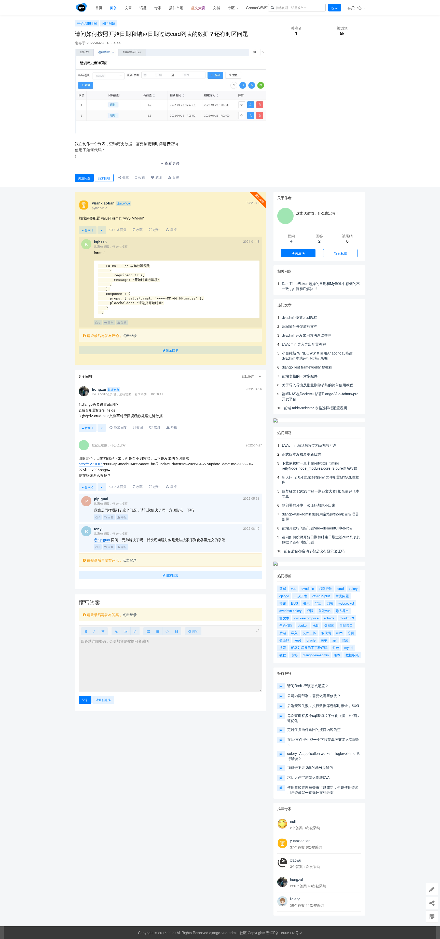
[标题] (103, 631)
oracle (311, 640)
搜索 (282, 647)
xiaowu (295, 860)
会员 (354, 7)
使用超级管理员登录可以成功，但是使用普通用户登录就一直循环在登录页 (323, 790)
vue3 (297, 640)
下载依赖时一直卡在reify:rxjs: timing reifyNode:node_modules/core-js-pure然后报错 (319, 465)
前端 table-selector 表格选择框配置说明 (315, 407)
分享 (125, 177)
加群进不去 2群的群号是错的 (310, 767)
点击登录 (129, 335)
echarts (329, 618)
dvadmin (307, 588)
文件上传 (309, 632)
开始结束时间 (87, 23)
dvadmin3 (347, 618)
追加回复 (171, 350)
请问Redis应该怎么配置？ (307, 685)
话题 (143, 7)
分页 (351, 632)
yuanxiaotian (300, 840)
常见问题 (342, 595)
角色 (336, 647)
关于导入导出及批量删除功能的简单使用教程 (317, 384)
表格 (294, 654)
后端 (282, 632)
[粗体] (85, 631)
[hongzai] (282, 882)
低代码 (326, 632)
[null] (282, 824)
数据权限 (352, 654)
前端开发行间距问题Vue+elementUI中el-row (317, 527)
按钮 (282, 603)
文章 (128, 7)
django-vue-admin (316, 654)
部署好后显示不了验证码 (309, 647)
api (334, 640)
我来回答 (104, 178)
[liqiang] (282, 901)
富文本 (284, 618)
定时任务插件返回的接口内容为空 (314, 729)
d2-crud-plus (321, 595)
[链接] (116, 631)
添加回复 (120, 427)
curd (339, 632)
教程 (282, 654)
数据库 (329, 625)
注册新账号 (103, 700)
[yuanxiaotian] (282, 843)
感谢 (158, 177)
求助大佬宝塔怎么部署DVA (308, 777)
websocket (346, 603)
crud (340, 588)
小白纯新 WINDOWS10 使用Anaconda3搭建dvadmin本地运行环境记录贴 (317, 355)
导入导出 (342, 610)
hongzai (296, 879)
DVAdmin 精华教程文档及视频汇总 (309, 445)
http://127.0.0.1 (91, 463)
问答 (113, 7)
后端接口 (346, 625)
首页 (98, 7)
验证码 (284, 640)
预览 (194, 631)
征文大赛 (198, 7)
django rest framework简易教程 (307, 367)
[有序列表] (157, 631)
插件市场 (176, 7)
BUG (294, 603)
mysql (348, 647)
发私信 (342, 253)
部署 (330, 603)
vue (293, 588)
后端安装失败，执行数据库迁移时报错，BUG (323, 705)
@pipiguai (102, 539)
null (293, 821)
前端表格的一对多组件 (300, 375)
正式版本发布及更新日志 (301, 454)
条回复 (120, 229)
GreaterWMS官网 (260, 7)
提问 (335, 8)
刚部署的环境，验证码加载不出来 (308, 505)
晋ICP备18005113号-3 (284, 932)
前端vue (325, 610)
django (284, 595)
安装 (345, 640)
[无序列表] (148, 631)
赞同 (88, 230)
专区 (232, 7)
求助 (316, 625)
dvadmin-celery (290, 610)
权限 (310, 610)
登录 (85, 700)
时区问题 (108, 23)
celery (353, 588)
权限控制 (325, 588)
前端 (282, 588)
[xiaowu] (282, 863)
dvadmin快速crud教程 (299, 317)
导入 (294, 632)
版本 (337, 654)
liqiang (295, 898)
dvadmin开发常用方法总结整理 (306, 335)
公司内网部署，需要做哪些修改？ (314, 695)
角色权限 (286, 625)
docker (303, 625)
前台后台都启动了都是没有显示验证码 (314, 550)
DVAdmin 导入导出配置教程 (304, 344)
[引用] (176, 631)
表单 (324, 640)
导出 (318, 603)
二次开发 (300, 595)
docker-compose (306, 618)
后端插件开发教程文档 (300, 326)
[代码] (167, 631)
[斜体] (94, 631)
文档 (216, 7)
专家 (157, 7)
